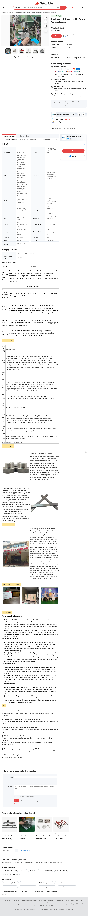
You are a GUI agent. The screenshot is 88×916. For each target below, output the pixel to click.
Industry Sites (60, 900)
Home (3, 12)
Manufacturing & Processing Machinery (15, 12)
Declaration (61, 909)
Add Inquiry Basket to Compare (25, 57)
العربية (63, 904)
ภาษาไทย (82, 904)
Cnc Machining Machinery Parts (67, 887)
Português (25, 904)
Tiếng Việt (41, 905)
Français (31, 904)
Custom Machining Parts (9, 887)
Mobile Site (41, 902)
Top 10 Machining (26, 891)
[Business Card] (84, 143)
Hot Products (7, 900)
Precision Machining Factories (64, 883)
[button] (53, 139)
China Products (15, 900)
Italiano (45, 904)
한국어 (67, 904)
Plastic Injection (6, 854)
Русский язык (38, 904)
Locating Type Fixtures (46, 870)
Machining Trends (39, 891)
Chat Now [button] (70, 36)
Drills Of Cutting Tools (61, 870)
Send (16, 801)
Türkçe (35, 905)
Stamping (23, 870)
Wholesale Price (51, 900)
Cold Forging (32, 870)
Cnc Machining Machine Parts (47, 887)
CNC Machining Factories (45, 883)
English (13, 904)
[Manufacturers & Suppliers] (44, 3)
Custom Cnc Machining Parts (27, 887)
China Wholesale (42, 900)
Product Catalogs (26, 850)
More (3, 894)
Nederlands (57, 904)
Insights (47, 902)
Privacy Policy (69, 909)
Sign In (54, 128)
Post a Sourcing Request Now (23, 804)
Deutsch (51, 904)
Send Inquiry (56, 36)
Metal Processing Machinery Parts (50, 12)
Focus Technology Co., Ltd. (32, 909)
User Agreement (53, 909)
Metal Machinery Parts (71, 854)
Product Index (79, 900)
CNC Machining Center (29, 854)
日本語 (72, 904)
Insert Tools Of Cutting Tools (10, 874)
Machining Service (49, 854)
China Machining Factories (10, 883)
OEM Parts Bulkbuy (52, 891)
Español (19, 904)
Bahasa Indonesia (50, 905)
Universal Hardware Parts (10, 870)
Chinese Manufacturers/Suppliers (29, 900)
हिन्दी (77, 904)
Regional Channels (69, 900)
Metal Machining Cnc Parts (10, 891)
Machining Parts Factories (28, 883)
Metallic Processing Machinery (34, 12)
